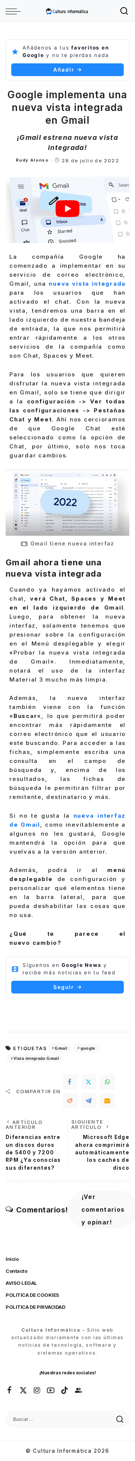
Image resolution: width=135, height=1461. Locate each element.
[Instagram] (37, 1390)
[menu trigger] (15, 11)
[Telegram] (88, 1100)
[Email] (107, 1100)
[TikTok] (65, 1390)
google (88, 1048)
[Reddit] (70, 1100)
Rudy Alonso (32, 160)
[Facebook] (70, 1081)
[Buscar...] (124, 11)
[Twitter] (88, 1081)
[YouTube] (51, 1390)
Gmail (61, 1048)
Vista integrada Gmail (36, 1058)
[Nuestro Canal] (79, 1390)
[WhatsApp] (107, 1081)
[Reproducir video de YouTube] (67, 209)
